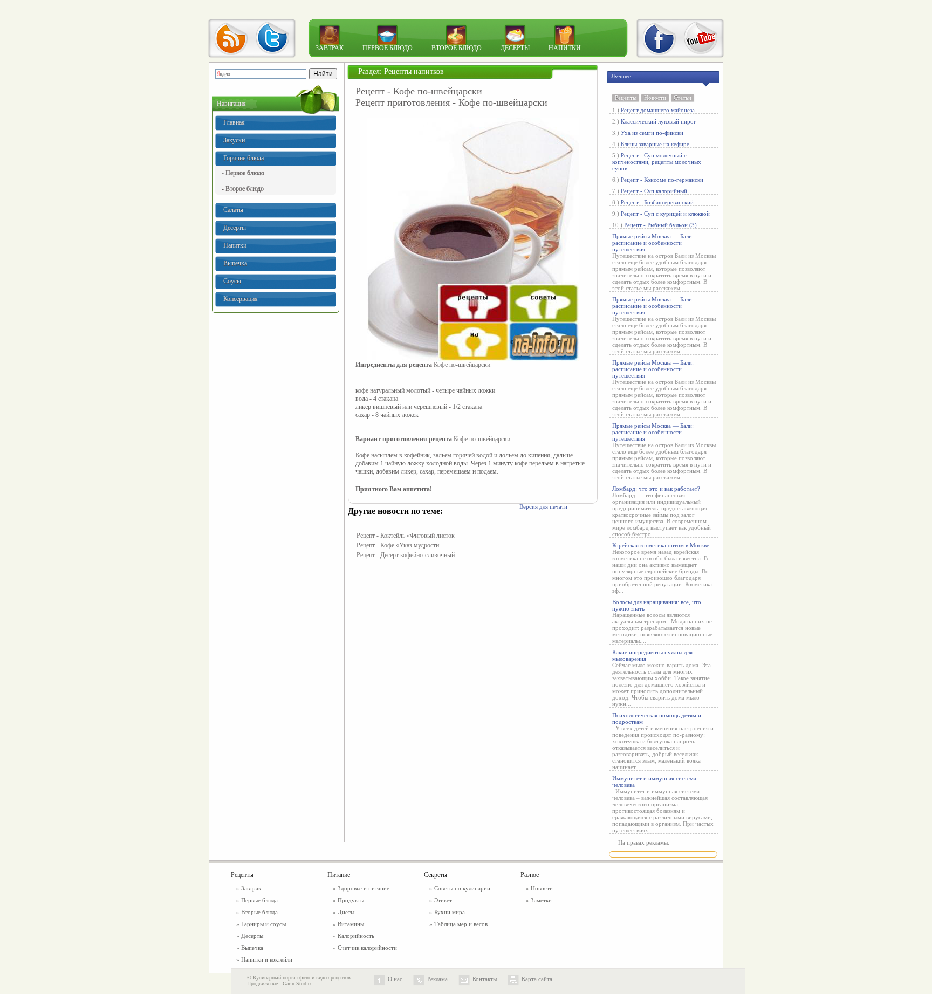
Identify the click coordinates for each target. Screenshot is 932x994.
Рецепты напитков (414, 71)
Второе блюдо (456, 48)
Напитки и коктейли (266, 959)
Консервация (240, 299)
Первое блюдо (387, 48)
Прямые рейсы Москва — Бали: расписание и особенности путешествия (653, 242)
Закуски (234, 140)
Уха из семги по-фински (652, 132)
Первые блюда (259, 900)
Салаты (233, 210)
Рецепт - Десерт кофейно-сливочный (406, 555)
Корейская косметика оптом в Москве (660, 545)
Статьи (682, 97)
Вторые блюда (259, 912)
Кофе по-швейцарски (462, 364)
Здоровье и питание (363, 888)
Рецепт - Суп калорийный (654, 191)
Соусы (232, 281)
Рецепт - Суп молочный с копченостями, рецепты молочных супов (656, 162)
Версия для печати (543, 506)
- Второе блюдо (243, 188)
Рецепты (625, 97)
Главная (234, 122)
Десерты (515, 48)
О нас (395, 979)
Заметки (541, 900)
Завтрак (330, 48)
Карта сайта (537, 979)
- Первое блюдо (243, 172)
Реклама (437, 979)
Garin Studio (297, 983)
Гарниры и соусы (263, 924)
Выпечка (235, 263)
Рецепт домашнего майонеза (658, 110)
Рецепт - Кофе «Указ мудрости (398, 545)
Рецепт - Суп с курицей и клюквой (665, 213)
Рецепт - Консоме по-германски (662, 179)
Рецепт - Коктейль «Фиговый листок (406, 535)
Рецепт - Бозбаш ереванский (657, 202)
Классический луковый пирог (658, 121)
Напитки (565, 48)
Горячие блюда (243, 158)
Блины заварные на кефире (655, 144)
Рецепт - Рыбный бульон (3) (660, 225)
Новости (655, 97)
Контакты (484, 979)
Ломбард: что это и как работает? (656, 488)
